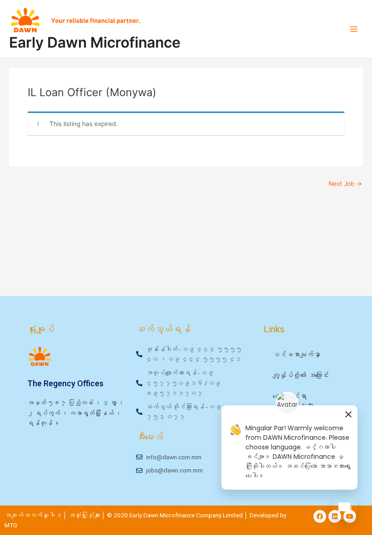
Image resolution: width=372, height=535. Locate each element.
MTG (11, 525)
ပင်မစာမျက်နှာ (296, 354)
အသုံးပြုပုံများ (85, 515)
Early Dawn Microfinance (95, 42)
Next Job (345, 184)
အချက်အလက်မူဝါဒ (33, 515)
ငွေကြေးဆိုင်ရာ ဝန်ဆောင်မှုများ (293, 400)
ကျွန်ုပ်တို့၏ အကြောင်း (301, 375)
